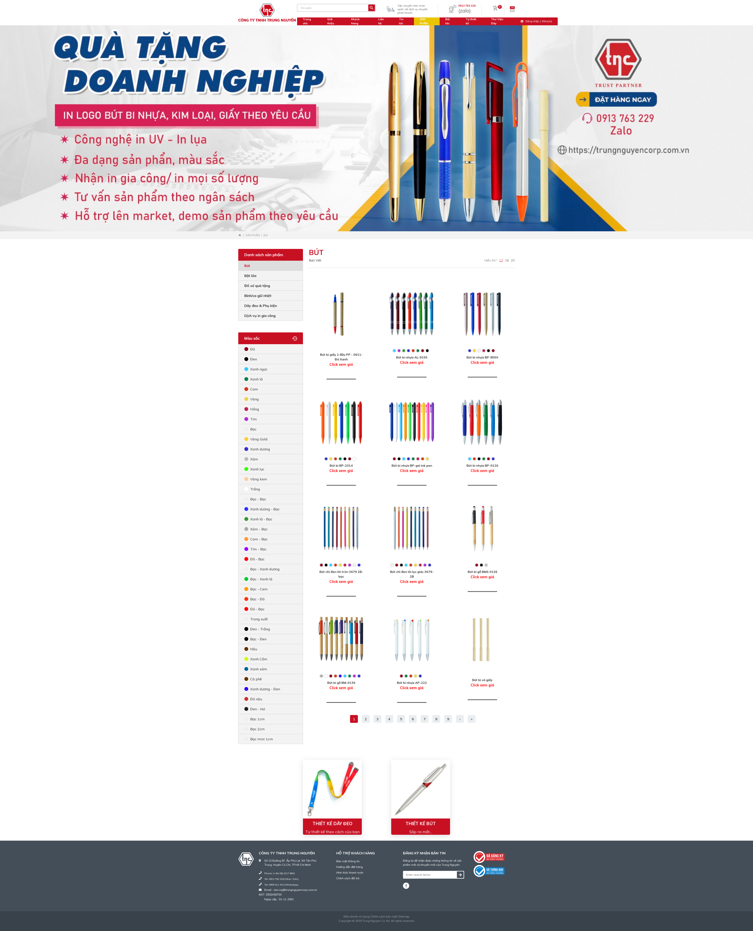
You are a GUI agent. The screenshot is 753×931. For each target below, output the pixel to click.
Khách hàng (355, 21)
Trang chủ (307, 21)
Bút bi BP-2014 (341, 468)
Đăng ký (547, 21)
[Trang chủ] (239, 235)
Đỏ (252, 349)
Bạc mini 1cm (261, 739)
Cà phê (256, 679)
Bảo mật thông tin (348, 861)
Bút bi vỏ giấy (482, 682)
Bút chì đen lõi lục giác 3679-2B (412, 577)
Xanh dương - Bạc (265, 509)
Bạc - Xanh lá (261, 579)
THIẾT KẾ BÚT (421, 823)
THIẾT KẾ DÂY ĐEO (332, 823)
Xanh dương (260, 449)
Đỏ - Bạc (257, 559)
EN (512, 10)
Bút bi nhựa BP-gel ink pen (412, 468)
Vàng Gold (258, 439)
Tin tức (401, 21)
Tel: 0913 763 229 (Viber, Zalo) (281, 878)
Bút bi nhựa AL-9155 (411, 360)
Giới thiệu (330, 21)
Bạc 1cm (257, 719)
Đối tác (447, 21)
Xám (254, 459)
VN (512, 7)
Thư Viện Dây (497, 21)
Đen (253, 359)
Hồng (254, 409)
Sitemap (403, 916)
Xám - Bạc (259, 529)
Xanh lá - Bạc (261, 519)
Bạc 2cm (257, 729)
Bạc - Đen (258, 639)
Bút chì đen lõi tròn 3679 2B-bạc (341, 577)
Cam (254, 389)
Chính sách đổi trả (347, 878)
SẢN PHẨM (424, 21)
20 (513, 260)
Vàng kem (258, 479)
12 (501, 260)
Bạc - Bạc (258, 499)
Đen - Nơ (257, 709)
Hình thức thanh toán (349, 872)
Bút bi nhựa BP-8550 (482, 360)
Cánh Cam (387, 925)
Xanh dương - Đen (265, 689)
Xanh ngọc (258, 369)
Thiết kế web (367, 925)
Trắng (255, 489)
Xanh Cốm (258, 659)
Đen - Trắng (260, 629)
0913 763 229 (467, 5)
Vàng (254, 399)
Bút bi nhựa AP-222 (412, 685)
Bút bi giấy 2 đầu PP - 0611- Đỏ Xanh (341, 360)
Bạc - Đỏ (257, 599)
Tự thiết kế (471, 21)
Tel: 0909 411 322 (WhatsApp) (281, 884)
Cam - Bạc (259, 539)
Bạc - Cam (259, 589)
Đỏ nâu (256, 699)
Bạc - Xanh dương (265, 569)
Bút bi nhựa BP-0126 (482, 468)
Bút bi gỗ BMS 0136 (482, 574)
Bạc (253, 429)
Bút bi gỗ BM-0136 (341, 685)
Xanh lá (256, 379)
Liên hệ (381, 21)
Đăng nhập (532, 21)
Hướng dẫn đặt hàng (349, 867)
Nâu (253, 649)
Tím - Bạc (258, 549)
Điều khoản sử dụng (356, 916)
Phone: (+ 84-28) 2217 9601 (279, 873)
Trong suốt (259, 619)
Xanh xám (258, 669)
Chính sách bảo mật (384, 916)
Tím (253, 419)
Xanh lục (257, 469)
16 (507, 260)
